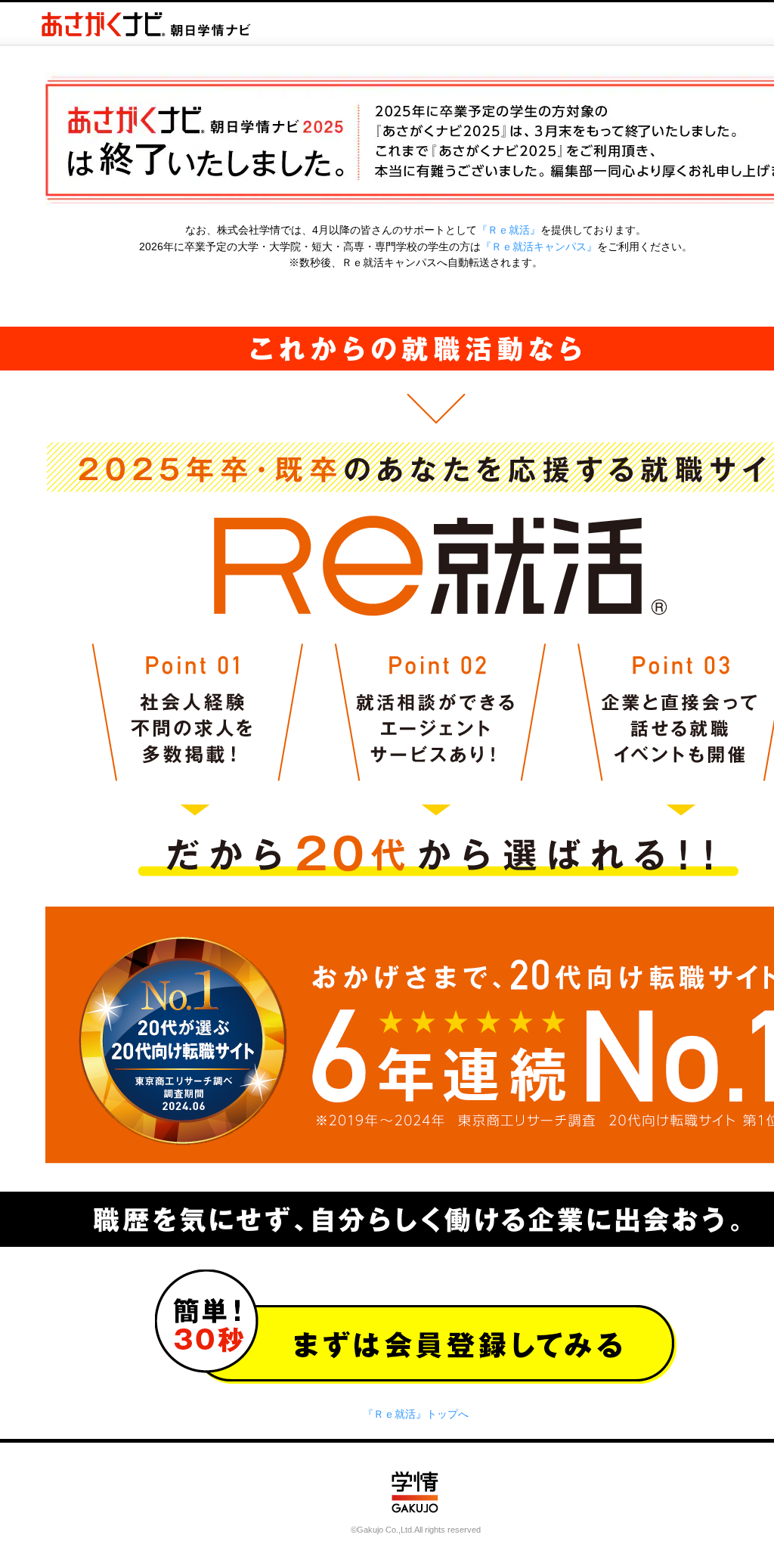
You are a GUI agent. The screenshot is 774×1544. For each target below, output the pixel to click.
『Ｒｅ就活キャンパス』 (539, 246)
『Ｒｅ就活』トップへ (416, 1414)
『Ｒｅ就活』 (508, 230)
